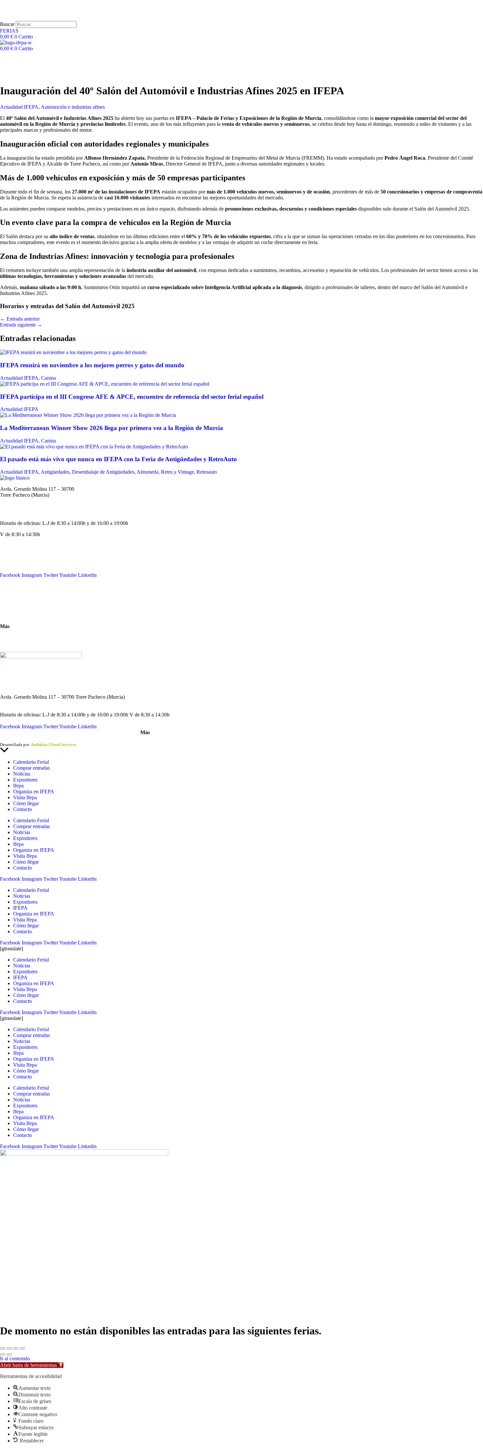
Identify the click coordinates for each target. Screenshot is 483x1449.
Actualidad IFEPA (19, 107)
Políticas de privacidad (44, 738)
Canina (48, 378)
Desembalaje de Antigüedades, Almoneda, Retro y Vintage (133, 472)
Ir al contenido (15, 1358)
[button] (31, 1365)
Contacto (9, 592)
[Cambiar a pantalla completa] (9, 1348)
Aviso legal (10, 738)
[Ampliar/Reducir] (2, 1348)
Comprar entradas (31, 768)
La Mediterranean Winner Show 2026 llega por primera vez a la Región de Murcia (111, 427)
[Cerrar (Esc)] (22, 1348)
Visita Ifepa (25, 797)
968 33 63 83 (14, 501)
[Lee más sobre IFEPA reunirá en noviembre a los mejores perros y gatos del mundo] (73, 352)
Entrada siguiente (21, 325)
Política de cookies (85, 738)
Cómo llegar (13, 615)
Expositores (25, 779)
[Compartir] (15, 1348)
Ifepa (18, 785)
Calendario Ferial (18, 551)
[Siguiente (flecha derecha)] (9, 1354)
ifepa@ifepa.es (15, 512)
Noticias (8, 557)
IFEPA (7, 563)
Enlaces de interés (18, 637)
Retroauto (206, 472)
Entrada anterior (20, 319)
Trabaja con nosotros (21, 643)
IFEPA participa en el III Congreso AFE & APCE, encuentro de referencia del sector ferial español (132, 396)
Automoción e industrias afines (73, 107)
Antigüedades (55, 472)
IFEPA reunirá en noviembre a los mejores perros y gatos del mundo (92, 365)
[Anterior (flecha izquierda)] (2, 1354)
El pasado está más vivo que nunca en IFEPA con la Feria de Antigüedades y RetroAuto (118, 459)
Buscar (7, 24)
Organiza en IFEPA (20, 569)
